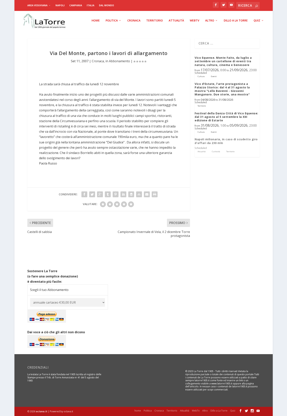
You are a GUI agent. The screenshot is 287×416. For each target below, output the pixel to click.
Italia (90, 5)
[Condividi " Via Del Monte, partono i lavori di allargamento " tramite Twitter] (92, 194)
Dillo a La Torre (236, 20)
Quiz (257, 20)
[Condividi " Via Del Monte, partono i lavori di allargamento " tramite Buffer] (131, 194)
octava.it (41, 411)
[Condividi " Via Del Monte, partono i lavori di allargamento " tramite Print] (155, 194)
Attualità (176, 20)
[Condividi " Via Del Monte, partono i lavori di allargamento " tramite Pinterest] (115, 194)
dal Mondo (106, 5)
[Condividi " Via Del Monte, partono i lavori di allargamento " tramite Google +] (100, 194)
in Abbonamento (117, 61)
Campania (75, 5)
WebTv (194, 20)
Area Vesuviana (37, 5)
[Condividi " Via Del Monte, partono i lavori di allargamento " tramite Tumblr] (108, 194)
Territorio (154, 20)
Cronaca (133, 20)
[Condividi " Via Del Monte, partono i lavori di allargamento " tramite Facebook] (84, 194)
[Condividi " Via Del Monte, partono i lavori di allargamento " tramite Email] (147, 194)
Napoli (60, 5)
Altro (209, 20)
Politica (112, 20)
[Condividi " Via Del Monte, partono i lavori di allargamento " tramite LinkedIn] (123, 194)
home (96, 20)
